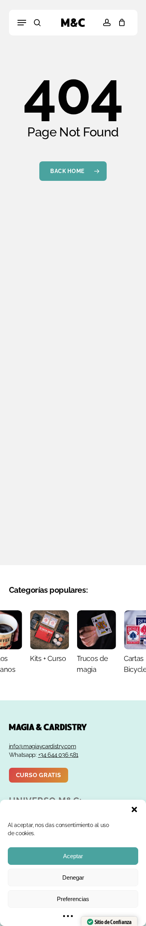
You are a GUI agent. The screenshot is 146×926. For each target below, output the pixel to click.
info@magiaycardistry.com (42, 746)
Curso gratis (38, 775)
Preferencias (73, 899)
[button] (134, 809)
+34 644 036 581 (58, 754)
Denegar (73, 877)
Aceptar (73, 856)
